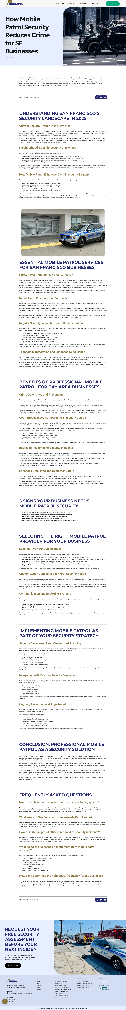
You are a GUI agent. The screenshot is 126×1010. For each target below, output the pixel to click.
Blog (93, 3)
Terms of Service (75, 1008)
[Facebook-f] (100, 982)
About (38, 983)
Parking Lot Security (59, 993)
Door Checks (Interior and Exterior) (63, 989)
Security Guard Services (83, 981)
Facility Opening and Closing (61, 991)
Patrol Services (67, 3)
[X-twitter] (105, 982)
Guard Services (82, 3)
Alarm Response (58, 983)
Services (39, 985)
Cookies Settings (83, 1008)
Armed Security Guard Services (84, 983)
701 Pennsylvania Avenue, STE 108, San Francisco (20, 993)
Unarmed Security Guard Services (85, 985)
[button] (97, 97)
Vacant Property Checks (60, 985)
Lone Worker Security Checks (62, 997)
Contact (100, 3)
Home (57, 3)
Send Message (12, 1001)
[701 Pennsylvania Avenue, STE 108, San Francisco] (7, 993)
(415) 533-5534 (12, 999)
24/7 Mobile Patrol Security (61, 981)
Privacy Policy (67, 1008)
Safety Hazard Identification (61, 995)
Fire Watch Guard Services (83, 987)
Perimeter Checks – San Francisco (63, 987)
